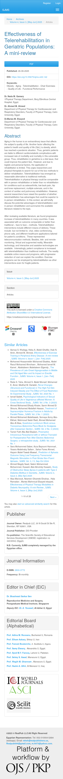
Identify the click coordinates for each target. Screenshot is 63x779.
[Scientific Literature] (19, 704)
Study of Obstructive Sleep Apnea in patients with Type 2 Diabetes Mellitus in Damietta (34, 469)
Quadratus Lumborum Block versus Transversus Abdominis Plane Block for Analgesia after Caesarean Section (33, 426)
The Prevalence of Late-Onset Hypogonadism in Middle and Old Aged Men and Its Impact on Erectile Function (33, 372)
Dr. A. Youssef (26, 607)
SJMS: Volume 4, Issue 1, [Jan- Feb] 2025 (31, 358)
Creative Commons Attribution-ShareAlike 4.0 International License (29, 311)
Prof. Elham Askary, (16, 639)
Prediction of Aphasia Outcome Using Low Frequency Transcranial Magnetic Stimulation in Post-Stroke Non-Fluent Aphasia (34, 457)
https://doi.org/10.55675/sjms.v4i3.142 (29, 76)
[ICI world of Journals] (25, 680)
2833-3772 (20, 570)
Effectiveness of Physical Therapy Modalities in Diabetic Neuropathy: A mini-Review (31, 486)
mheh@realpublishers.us (35, 740)
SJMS (5, 10)
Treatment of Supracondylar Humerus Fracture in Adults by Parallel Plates (33, 411)
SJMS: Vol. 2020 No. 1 (43, 393)
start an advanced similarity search (33, 503)
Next (53, 497)
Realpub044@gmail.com (18, 743)
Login (58, 3)
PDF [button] (31, 64)
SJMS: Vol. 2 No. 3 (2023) (45, 402)
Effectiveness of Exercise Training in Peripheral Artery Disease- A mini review (34, 354)
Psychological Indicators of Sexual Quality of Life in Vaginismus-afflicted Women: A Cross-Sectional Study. (32, 399)
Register (47, 3)
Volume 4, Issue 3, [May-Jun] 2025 (26, 22)
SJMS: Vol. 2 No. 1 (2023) (37, 414)
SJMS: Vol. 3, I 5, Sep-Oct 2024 (34, 461)
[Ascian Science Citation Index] (20, 690)
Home (9, 19)
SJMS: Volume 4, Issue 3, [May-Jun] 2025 (30, 489)
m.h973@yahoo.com (42, 743)
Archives (20, 19)
